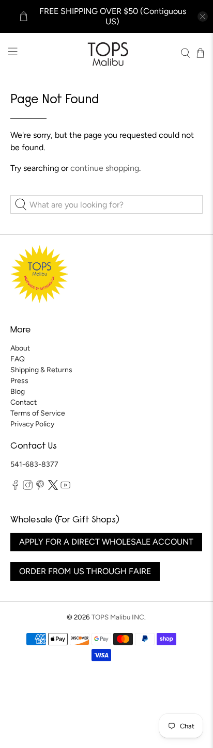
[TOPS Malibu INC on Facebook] (15, 487)
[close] (202, 16)
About (20, 348)
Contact (23, 402)
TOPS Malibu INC (118, 617)
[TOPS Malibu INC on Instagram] (28, 487)
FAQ (17, 359)
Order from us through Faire (85, 571)
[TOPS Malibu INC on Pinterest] (40, 487)
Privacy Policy (32, 424)
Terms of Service (37, 413)
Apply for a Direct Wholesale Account (106, 542)
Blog (17, 391)
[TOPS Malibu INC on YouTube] (65, 487)
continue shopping (104, 168)
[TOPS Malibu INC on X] (53, 487)
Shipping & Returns (41, 369)
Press (19, 380)
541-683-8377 (34, 464)
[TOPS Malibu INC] (106, 53)
